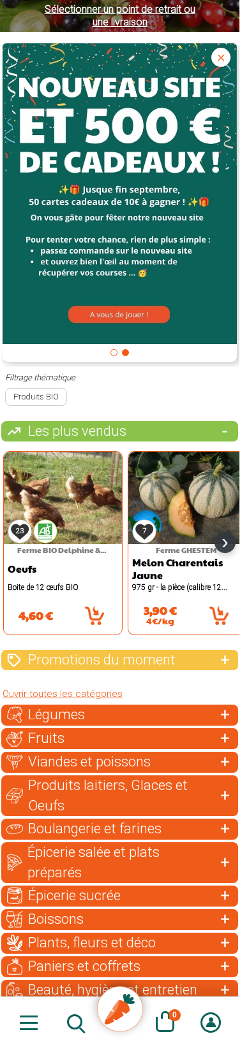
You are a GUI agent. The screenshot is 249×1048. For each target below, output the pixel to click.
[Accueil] (120, 1009)
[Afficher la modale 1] (113, 352)
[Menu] (29, 1022)
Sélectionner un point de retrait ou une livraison (120, 15)
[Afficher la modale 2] (125, 352)
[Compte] (210, 1022)
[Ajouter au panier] (94, 615)
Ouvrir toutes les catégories (63, 694)
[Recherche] (74, 1022)
